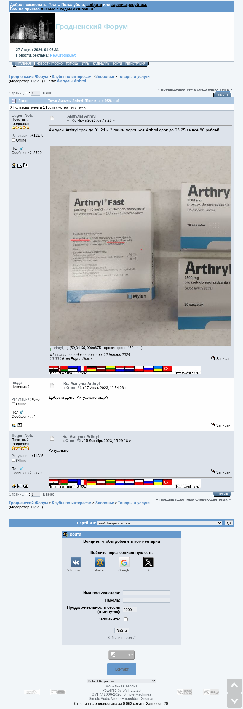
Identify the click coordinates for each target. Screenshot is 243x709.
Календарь (101, 63)
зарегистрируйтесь (129, 4)
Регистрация (135, 63)
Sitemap (147, 699)
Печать (223, 94)
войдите (94, 4)
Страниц (17, 93)
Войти (117, 63)
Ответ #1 (74, 388)
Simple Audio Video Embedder (113, 699)
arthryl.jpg (60, 348)
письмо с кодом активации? (68, 9)
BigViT (36, 81)
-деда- (17, 382)
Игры (85, 63)
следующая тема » (214, 89)
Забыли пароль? (122, 638)
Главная (24, 63)
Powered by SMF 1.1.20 (121, 690)
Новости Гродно (50, 63)
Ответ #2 (73, 441)
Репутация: (21, 136)
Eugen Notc (22, 115)
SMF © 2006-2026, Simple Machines (121, 694)
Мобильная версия (121, 686)
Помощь (72, 63)
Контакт (122, 669)
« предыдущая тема (177, 89)
